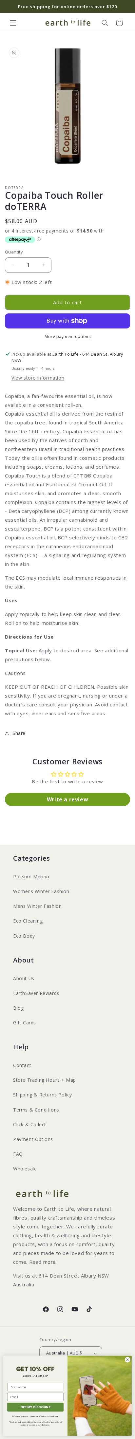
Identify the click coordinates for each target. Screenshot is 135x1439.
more (49, 1262)
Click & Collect (29, 1124)
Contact (22, 1065)
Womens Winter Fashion (41, 891)
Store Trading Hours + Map (44, 1080)
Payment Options (33, 1139)
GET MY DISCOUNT (35, 1407)
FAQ (18, 1154)
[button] (13, 23)
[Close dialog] (127, 1360)
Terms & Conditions (36, 1110)
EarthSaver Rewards (36, 993)
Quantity (14, 252)
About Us (23, 978)
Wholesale (25, 1169)
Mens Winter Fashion (37, 906)
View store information (37, 378)
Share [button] (19, 733)
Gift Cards (24, 1022)
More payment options (67, 336)
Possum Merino (31, 876)
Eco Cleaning (28, 921)
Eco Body (24, 936)
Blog (18, 1008)
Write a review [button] (67, 799)
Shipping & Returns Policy (42, 1095)
